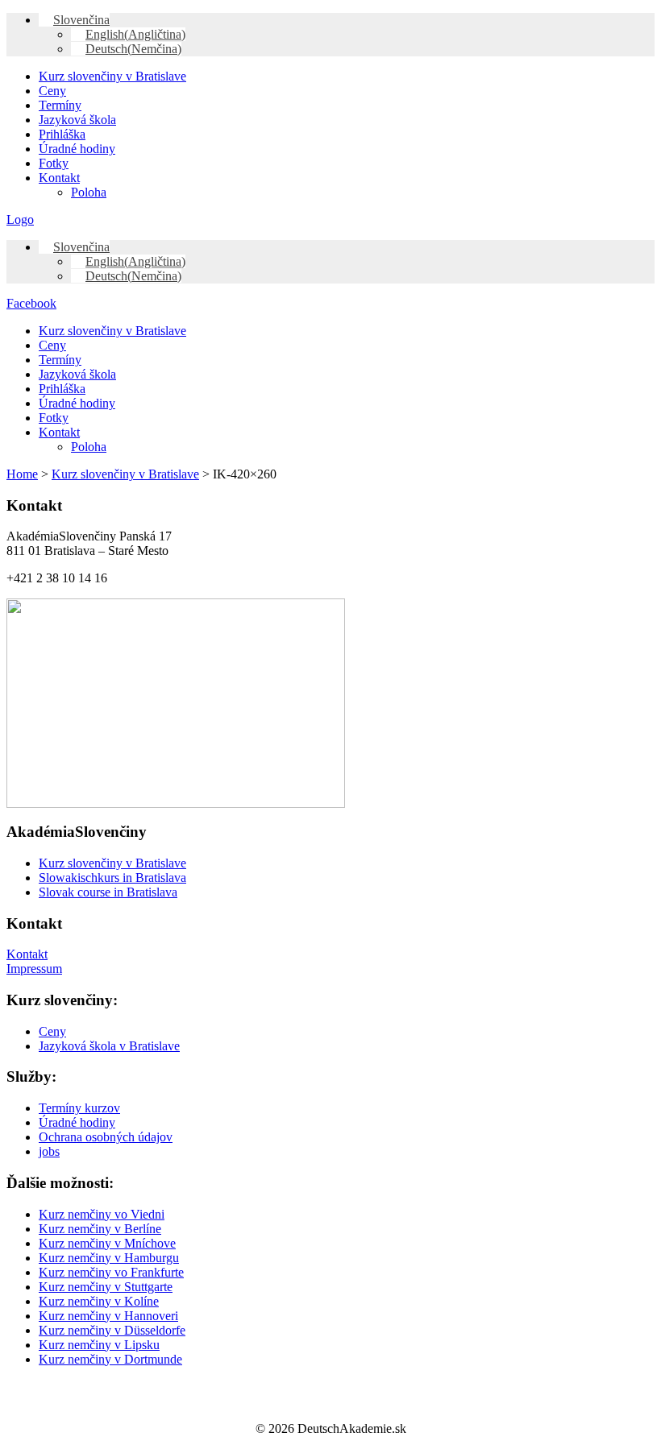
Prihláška (62, 134)
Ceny (52, 90)
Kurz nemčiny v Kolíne (99, 1301)
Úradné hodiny (77, 148)
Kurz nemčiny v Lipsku (99, 1345)
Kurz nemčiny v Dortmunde (110, 1359)
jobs (49, 1151)
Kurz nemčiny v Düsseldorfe (112, 1330)
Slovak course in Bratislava (108, 892)
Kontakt (59, 177)
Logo (20, 219)
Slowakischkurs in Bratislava (112, 877)
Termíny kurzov (79, 1108)
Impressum (34, 968)
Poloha (88, 192)
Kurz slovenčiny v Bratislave (112, 76)
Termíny (60, 105)
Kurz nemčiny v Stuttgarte (106, 1287)
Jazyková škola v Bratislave (109, 1046)
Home (22, 474)
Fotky (54, 163)
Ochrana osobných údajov (106, 1137)
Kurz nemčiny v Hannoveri (108, 1316)
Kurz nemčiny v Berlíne (100, 1229)
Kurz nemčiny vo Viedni (101, 1214)
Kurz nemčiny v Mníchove (107, 1243)
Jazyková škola (77, 119)
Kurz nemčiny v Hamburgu (109, 1258)
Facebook (31, 303)
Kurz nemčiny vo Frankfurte (111, 1272)
